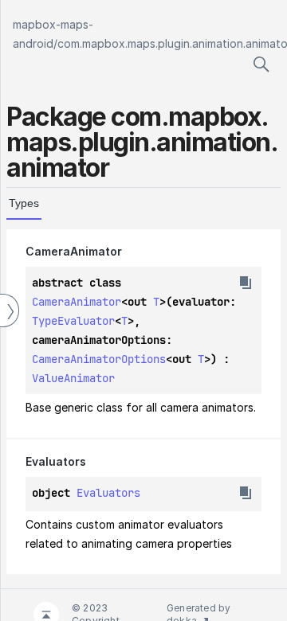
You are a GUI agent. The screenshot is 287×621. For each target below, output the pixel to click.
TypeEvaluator (73, 321)
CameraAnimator (76, 302)
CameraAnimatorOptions (99, 359)
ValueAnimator (73, 378)
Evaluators (108, 493)
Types (24, 203)
